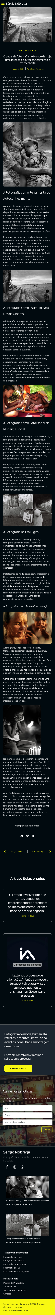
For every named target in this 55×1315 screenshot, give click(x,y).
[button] (3, 3)
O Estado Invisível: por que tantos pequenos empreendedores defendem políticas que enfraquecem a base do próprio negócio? (27, 903)
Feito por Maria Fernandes (15, 1310)
